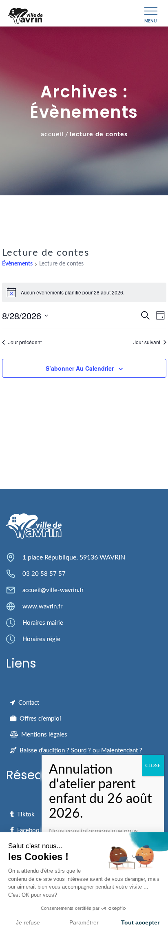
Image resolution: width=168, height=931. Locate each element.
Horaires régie (41, 639)
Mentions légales (44, 735)
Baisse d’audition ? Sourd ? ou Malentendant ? (81, 750)
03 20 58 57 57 (44, 574)
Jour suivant (146, 342)
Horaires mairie (42, 623)
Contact (28, 703)
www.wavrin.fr (42, 607)
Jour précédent (25, 342)
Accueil (52, 134)
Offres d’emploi (40, 719)
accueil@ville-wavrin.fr (53, 590)
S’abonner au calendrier (80, 368)
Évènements (17, 264)
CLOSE (153, 765)
